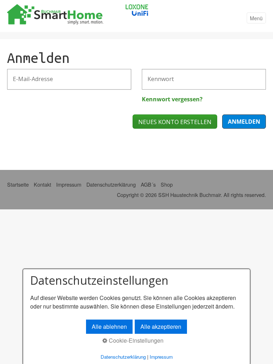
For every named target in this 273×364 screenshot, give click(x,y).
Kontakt (42, 184)
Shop (167, 184)
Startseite (18, 184)
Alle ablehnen (109, 326)
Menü (256, 18)
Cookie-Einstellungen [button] (135, 340)
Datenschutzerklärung (111, 184)
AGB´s (148, 184)
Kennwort (157, 75)
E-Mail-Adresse (28, 75)
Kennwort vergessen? (172, 99)
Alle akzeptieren (160, 326)
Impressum (68, 184)
